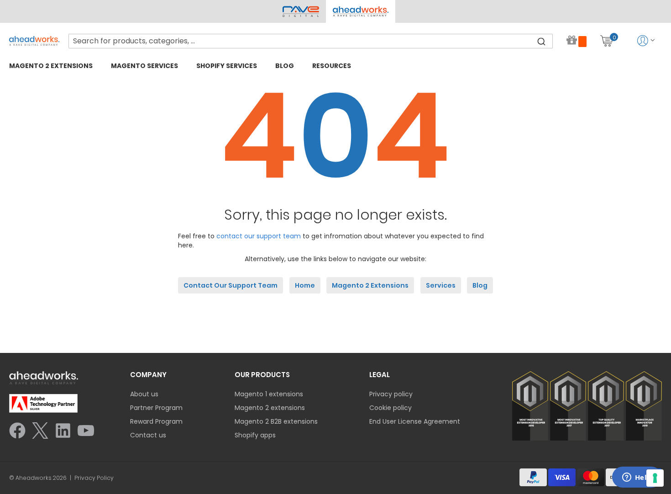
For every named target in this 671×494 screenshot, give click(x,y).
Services (441, 285)
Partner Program (156, 407)
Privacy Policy (94, 478)
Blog (480, 285)
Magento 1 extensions (269, 394)
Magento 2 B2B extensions (276, 421)
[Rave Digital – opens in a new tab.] (301, 11)
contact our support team (258, 236)
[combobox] (310, 41)
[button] (360, 11)
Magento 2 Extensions (370, 285)
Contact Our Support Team (230, 285)
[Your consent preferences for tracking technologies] (655, 478)
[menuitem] (51, 65)
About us (144, 394)
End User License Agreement (414, 421)
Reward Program (156, 421)
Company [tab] (148, 374)
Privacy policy (391, 394)
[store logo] (34, 41)
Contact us (148, 435)
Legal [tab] (379, 374)
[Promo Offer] (576, 41)
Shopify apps (255, 435)
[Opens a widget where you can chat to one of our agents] (637, 478)
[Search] (541, 41)
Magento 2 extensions (270, 407)
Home (305, 285)
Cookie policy (390, 407)
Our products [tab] (262, 374)
